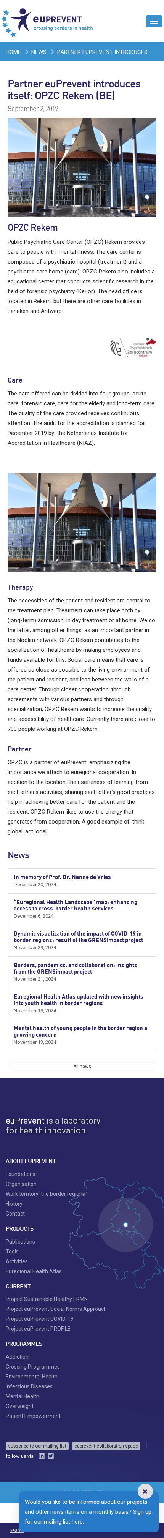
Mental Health (22, 1396)
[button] (145, 1491)
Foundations (20, 1174)
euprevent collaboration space (106, 1446)
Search (17, 1530)
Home (13, 52)
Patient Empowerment (33, 1416)
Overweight (20, 1406)
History (14, 1204)
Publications (20, 1242)
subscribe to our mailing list (37, 1446)
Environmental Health (32, 1377)
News (39, 52)
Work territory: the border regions (45, 1194)
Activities (17, 1261)
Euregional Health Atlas (34, 1271)
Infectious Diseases (29, 1386)
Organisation (21, 1184)
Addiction (17, 1357)
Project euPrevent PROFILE (38, 1329)
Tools (12, 1252)
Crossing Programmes (33, 1367)
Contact (15, 1214)
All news (82, 1066)
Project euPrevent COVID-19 (40, 1319)
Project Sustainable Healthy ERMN (47, 1299)
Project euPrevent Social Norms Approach (56, 1309)
